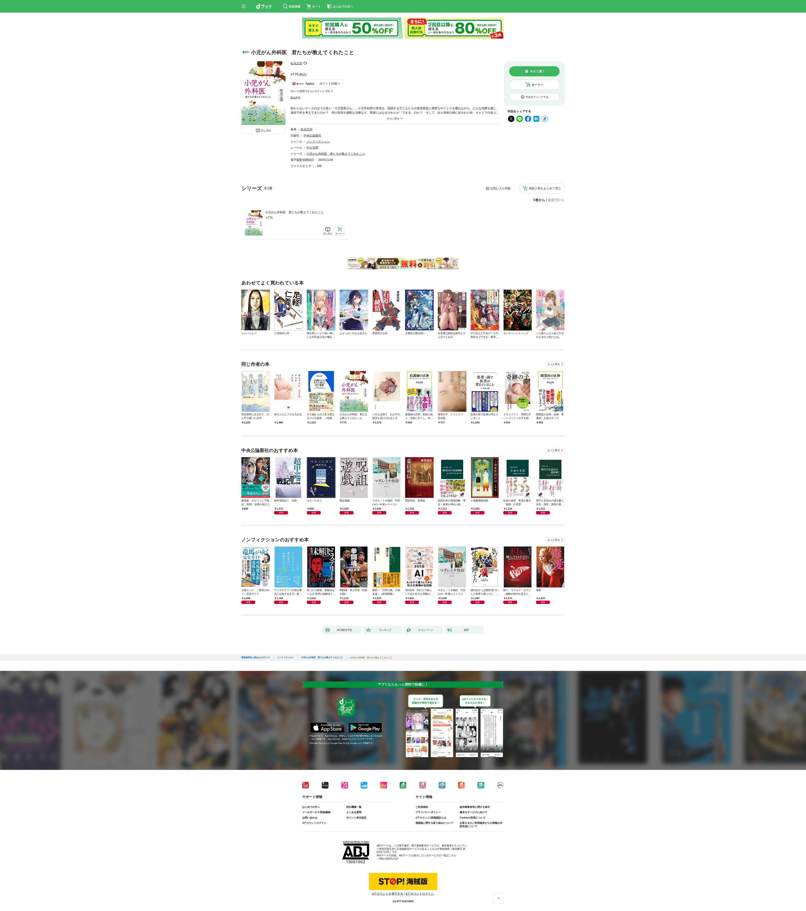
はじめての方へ (311, 807)
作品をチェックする (537, 96)
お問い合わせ (309, 817)
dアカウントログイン (314, 822)
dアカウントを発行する (387, 893)
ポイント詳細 (328, 83)
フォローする (305, 63)
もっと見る (553, 364)
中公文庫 (312, 147)
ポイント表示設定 (356, 817)
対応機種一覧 (353, 807)
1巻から (539, 200)
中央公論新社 (312, 135)
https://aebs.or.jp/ (388, 858)
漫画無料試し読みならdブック (255, 657)
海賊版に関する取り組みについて (434, 822)
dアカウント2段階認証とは (431, 817)
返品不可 (295, 97)
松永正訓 (296, 63)
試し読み (266, 130)
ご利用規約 (422, 807)
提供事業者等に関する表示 (475, 807)
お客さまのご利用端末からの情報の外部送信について (481, 824)
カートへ (537, 84)
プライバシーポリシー (428, 812)
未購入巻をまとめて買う (545, 188)
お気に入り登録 (500, 188)
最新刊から (556, 200)
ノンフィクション (318, 141)
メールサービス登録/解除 (316, 812)
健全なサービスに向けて (473, 812)
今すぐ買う (537, 71)
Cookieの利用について (473, 817)
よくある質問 (353, 812)
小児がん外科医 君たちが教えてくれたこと (294, 212)
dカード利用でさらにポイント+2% (310, 91)
